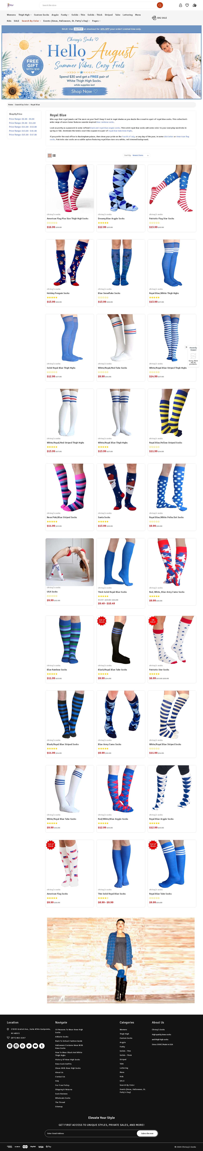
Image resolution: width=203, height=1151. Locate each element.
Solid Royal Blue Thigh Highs (61, 368)
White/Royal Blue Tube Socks (61, 819)
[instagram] (16, 1046)
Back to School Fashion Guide (68, 1041)
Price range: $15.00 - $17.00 (23, 134)
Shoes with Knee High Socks (68, 1068)
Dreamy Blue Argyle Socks (111, 218)
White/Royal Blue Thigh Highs (112, 442)
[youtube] (35, 1046)
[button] (102, 66)
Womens (11, 14)
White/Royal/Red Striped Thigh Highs (65, 442)
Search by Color (30, 21)
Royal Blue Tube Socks (160, 893)
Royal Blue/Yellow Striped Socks (165, 442)
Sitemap (59, 1106)
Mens (138, 14)
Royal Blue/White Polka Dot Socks (166, 517)
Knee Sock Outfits (63, 1064)
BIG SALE (162, 18)
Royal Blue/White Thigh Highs (164, 293)
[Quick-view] (70, 185)
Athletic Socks (61, 1037)
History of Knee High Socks (67, 1059)
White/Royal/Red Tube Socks (112, 368)
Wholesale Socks (62, 1098)
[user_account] (179, 5)
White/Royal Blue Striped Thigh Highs (168, 368)
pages (95, 21)
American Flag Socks (57, 893)
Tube (117, 14)
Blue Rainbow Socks (57, 669)
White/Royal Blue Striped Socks (165, 744)
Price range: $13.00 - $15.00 (23, 131)
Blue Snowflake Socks (109, 293)
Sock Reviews (61, 1094)
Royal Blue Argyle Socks (161, 819)
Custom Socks (41, 14)
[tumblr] (42, 1046)
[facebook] (9, 1046)
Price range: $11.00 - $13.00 (23, 127)
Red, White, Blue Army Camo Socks (166, 592)
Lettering (128, 14)
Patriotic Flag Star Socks (161, 218)
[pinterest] (22, 1046)
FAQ (57, 1081)
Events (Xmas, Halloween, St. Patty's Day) (65, 21)
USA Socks (52, 591)
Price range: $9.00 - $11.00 (22, 123)
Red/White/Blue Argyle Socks (113, 819)
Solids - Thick (95, 14)
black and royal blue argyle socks (105, 128)
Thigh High (24, 14)
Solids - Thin (78, 14)
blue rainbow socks (105, 122)
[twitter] (29, 1046)
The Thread (60, 1102)
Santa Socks (104, 517)
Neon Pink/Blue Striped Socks (62, 517)
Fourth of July (128, 136)
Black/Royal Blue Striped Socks (63, 744)
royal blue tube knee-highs (120, 131)
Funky (64, 14)
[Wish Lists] (186, 5)
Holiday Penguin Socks (58, 293)
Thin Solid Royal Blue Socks (112, 893)
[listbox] (141, 155)
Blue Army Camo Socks (109, 744)
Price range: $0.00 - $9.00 (21, 119)
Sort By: (127, 155)
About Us (59, 1072)
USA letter (168, 136)
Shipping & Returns (63, 1089)
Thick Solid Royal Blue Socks (112, 592)
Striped (109, 14)
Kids (9, 21)
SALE (16, 21)
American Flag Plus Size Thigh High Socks (67, 218)
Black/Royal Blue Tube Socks (112, 669)
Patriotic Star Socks (159, 669)
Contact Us (60, 1077)
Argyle (55, 14)
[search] (160, 5)
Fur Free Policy (62, 1085)
